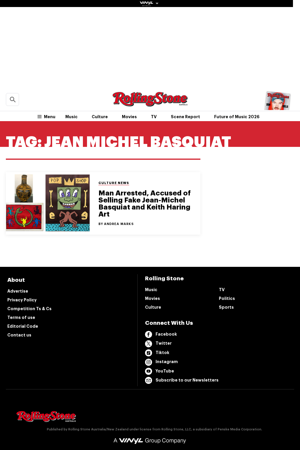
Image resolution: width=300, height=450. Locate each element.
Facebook (166, 334)
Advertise (17, 291)
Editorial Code (22, 326)
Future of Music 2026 (237, 117)
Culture (100, 117)
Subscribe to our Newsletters (187, 380)
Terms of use (21, 317)
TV (154, 117)
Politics (227, 298)
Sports (226, 307)
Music (71, 117)
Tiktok (162, 353)
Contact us (19, 335)
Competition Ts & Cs (29, 309)
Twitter (164, 343)
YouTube (165, 371)
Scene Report (185, 117)
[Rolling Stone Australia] (150, 104)
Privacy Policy (22, 300)
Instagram (167, 362)
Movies (129, 117)
